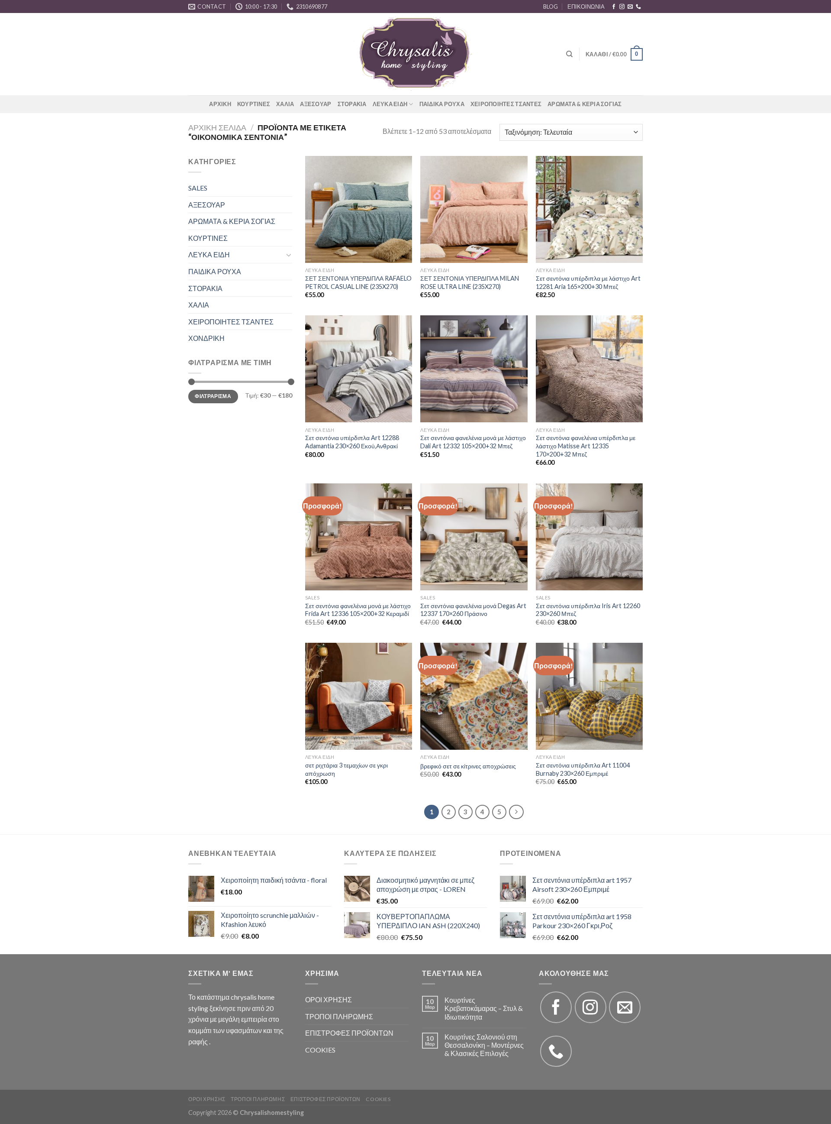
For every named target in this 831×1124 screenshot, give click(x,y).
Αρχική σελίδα (217, 127)
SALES (197, 188)
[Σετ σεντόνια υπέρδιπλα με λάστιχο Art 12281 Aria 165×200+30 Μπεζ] (589, 209)
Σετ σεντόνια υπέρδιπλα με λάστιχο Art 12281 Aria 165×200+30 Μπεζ (588, 282)
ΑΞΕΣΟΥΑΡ (315, 103)
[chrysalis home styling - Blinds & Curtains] (415, 54)
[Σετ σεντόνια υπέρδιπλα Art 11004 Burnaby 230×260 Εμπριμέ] (589, 696)
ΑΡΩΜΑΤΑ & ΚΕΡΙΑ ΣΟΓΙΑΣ (585, 103)
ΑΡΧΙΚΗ (220, 103)
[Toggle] (288, 254)
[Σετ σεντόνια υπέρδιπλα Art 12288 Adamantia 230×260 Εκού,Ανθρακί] (358, 368)
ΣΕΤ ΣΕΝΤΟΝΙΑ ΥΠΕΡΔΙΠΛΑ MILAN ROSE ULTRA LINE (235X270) (469, 282)
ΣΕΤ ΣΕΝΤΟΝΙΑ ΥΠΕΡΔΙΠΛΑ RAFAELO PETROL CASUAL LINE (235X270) (358, 282)
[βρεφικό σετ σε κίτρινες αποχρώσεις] (473, 696)
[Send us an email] (630, 7)
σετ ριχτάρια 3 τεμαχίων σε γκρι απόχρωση (346, 769)
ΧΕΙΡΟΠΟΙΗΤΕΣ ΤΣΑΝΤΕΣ (505, 103)
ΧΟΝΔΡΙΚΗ (206, 338)
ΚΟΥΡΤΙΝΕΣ (253, 103)
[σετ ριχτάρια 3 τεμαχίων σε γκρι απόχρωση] (358, 696)
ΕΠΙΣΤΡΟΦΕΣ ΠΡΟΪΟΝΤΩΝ (349, 1033)
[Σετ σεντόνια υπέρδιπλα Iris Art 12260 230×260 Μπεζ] (589, 536)
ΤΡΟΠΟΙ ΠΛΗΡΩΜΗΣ (339, 1016)
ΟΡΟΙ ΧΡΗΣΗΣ (328, 999)
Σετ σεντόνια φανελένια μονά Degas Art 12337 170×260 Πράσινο (473, 610)
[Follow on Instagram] (622, 7)
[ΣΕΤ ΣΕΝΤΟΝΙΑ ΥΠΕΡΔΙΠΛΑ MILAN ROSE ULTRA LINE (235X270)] (473, 209)
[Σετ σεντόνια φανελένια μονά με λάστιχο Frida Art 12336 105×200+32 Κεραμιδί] (358, 536)
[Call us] (638, 7)
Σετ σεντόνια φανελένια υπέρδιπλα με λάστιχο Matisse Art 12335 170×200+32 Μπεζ (585, 445)
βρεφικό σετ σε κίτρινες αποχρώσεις (468, 766)
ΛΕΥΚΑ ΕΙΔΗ (390, 103)
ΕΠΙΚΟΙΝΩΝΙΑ (586, 6)
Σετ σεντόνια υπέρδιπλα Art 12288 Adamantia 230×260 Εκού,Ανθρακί (352, 442)
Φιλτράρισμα (213, 396)
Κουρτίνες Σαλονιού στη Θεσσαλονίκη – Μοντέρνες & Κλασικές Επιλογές (484, 1045)
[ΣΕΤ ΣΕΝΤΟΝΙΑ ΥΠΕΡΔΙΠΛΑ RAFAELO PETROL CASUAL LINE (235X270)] (358, 209)
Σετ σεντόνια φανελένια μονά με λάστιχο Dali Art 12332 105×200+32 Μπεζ (473, 442)
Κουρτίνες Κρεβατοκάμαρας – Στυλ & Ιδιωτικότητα (483, 1008)
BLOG (550, 6)
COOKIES (320, 1050)
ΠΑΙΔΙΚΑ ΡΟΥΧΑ (441, 103)
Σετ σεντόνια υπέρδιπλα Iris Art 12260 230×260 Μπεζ (588, 610)
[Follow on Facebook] (613, 7)
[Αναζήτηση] (569, 54)
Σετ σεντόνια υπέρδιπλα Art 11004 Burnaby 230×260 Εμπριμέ (583, 769)
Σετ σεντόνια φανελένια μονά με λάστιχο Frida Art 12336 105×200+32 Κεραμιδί (358, 610)
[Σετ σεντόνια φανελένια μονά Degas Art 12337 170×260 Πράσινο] (473, 536)
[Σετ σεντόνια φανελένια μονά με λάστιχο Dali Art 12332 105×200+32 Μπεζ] (473, 368)
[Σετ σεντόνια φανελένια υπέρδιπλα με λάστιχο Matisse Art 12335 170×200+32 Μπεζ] (589, 368)
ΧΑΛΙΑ (285, 103)
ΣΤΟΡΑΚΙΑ (352, 103)
